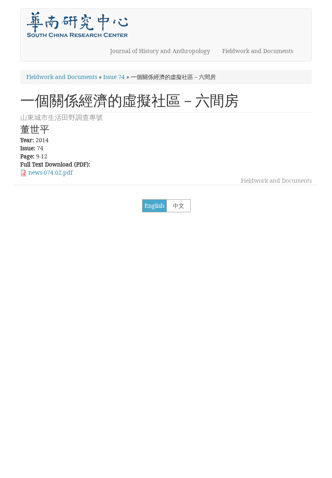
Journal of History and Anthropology (160, 51)
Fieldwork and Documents (257, 51)
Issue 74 (114, 77)
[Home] (80, 25)
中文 (178, 205)
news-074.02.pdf (50, 172)
